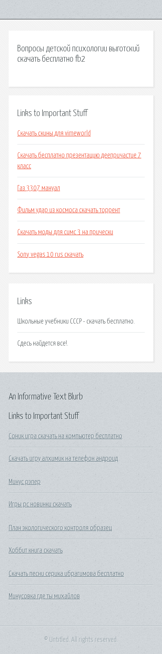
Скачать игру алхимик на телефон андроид (63, 458)
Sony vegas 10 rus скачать (50, 254)
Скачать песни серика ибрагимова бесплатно (66, 573)
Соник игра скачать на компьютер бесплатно (65, 436)
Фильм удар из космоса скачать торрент (68, 210)
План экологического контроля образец (60, 528)
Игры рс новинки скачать (40, 504)
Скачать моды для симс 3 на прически (65, 232)
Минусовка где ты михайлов (44, 596)
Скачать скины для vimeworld (54, 133)
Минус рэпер (25, 481)
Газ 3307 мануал (38, 188)
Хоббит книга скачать (36, 550)
